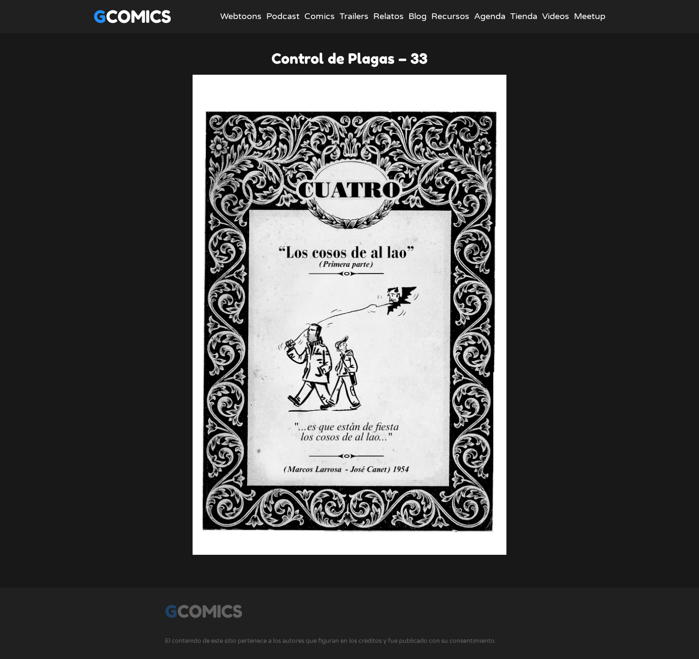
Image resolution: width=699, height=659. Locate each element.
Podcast (283, 16)
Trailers (354, 16)
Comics (319, 16)
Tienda (523, 16)
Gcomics (132, 16)
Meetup (589, 16)
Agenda (489, 16)
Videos (555, 16)
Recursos (450, 16)
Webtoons (241, 16)
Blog (417, 16)
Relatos (388, 16)
